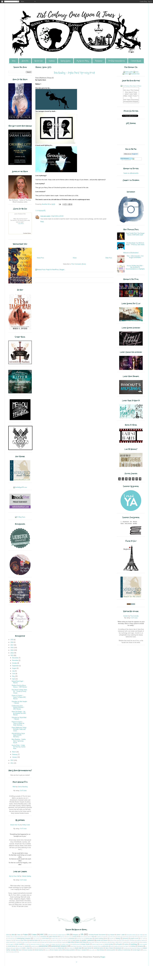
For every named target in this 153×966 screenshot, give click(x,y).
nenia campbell (143, 944)
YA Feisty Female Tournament (97, 934)
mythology (134, 944)
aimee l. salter (121, 934)
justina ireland (9, 942)
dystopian (72, 938)
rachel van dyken (124, 946)
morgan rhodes (85, 944)
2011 (12, 763)
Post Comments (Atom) (79, 264)
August (14, 668)
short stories (70, 948)
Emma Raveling (22, 786)
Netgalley (75, 934)
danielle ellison (54, 938)
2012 (12, 760)
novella (27, 946)
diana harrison (63, 938)
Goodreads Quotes (27, 233)
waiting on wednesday (124, 950)
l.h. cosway (123, 942)
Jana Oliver (21, 223)
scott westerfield (40, 948)
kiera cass (99, 942)
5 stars (34, 934)
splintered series (98, 948)
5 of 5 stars (23, 790)
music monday (109, 944)
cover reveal (45, 938)
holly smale (43, 940)
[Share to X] (67, 204)
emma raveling (99, 938)
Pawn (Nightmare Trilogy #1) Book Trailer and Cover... (19, 729)
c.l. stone (91, 936)
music (101, 944)
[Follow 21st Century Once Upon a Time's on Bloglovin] (130, 154)
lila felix (137, 942)
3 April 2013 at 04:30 (57, 216)
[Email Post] (59, 204)
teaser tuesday (28, 950)
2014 (12, 653)
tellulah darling (39, 950)
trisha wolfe (91, 950)
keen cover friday (81, 942)
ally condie (139, 934)
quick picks (105, 946)
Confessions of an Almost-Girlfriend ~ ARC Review (18, 707)
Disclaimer (98, 61)
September (15, 665)
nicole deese (11, 946)
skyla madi (78, 948)
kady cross (24, 942)
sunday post (127, 948)
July (13, 671)
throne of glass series (56, 950)
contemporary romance (23, 938)
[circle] (136, 72)
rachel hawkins (114, 946)
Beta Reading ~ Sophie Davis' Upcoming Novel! (19, 741)
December (15, 658)
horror (49, 940)
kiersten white (106, 942)
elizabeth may (80, 938)
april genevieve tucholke (26, 936)
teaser (20, 950)
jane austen (76, 940)
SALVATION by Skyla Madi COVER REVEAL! (18, 735)
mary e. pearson (46, 944)
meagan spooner (56, 944)
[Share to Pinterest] (71, 204)
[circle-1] (126, 73)
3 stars (19, 934)
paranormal (43, 946)
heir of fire (24, 940)
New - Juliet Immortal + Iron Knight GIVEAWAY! (135, 256)
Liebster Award (61, 934)
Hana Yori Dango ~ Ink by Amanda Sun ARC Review (19, 713)
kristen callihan (115, 942)
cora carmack (36, 938)
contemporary (11, 938)
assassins (43, 936)
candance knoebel (101, 936)
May (13, 676)
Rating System (65, 61)
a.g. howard (111, 934)
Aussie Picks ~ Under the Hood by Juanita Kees (18, 746)
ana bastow (15, 936)
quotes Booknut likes (20, 214)
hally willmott (16, 940)
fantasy (118, 938)
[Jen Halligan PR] (20, 487)
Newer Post (40, 258)
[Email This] (63, 204)
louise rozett (18, 944)
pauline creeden (82, 946)
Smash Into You (15, 825)
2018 (12, 642)
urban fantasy (100, 950)
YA (82, 934)
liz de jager (10, 944)
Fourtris (54, 934)
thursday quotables (69, 950)
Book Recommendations (117, 61)
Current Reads (136, 61)
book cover (69, 936)
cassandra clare (111, 936)
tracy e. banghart (82, 950)
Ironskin (125, 616)
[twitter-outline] (128, 72)
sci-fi (33, 948)
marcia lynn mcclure (35, 944)
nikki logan (20, 946)
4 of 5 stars (23, 828)
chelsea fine (120, 936)
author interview (53, 936)
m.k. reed (26, 944)
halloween (8, 940)
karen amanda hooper (34, 942)
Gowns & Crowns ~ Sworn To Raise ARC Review (19, 697)
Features (52, 61)
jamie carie (61, 940)
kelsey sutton (91, 942)
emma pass (89, 938)
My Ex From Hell (14, 876)
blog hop (62, 936)
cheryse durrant (128, 936)
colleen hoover (143, 936)
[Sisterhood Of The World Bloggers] (20, 602)
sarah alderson (16, 948)
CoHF (49, 934)
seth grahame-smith (51, 948)
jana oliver (68, 940)
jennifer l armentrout (88, 940)
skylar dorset (87, 948)
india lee (54, 940)
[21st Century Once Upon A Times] (131, 86)
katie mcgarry (62, 942)
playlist (90, 946)
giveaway (125, 938)
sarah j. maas (26, 948)
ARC (42, 934)
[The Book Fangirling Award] (20, 574)
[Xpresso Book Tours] (131, 597)
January (14, 757)
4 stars (25, 934)
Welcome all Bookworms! (131, 252)
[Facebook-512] (134, 73)
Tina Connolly (134, 616)
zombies (15, 951)
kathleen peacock (53, 942)
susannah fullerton (136, 948)
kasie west (44, 942)
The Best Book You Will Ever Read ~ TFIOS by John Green (135, 243)
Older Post (108, 258)
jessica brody (113, 940)
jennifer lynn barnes (102, 940)
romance (140, 946)
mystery (126, 944)
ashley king (36, 936)
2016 (12, 647)
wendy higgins (137, 950)
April (13, 679)
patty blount (73, 946)
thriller (46, 950)
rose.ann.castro (45, 216)
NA (68, 934)
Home (14, 61)
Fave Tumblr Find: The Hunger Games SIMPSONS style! (135, 234)
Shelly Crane (26, 825)
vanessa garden (110, 950)
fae (106, 938)
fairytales (111, 938)
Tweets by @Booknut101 (130, 173)
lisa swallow (144, 942)
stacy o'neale (109, 948)
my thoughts (118, 944)
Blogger (102, 957)
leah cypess (131, 942)
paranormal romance (59, 946)
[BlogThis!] (65, 204)
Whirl (14, 786)
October (14, 663)
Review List (39, 61)
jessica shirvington (130, 940)
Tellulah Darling (26, 876)
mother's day (95, 944)
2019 (12, 639)
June (14, 673)
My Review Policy (83, 61)
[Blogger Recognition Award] (20, 629)
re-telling (132, 946)
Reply (42, 221)
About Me (25, 61)
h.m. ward (142, 938)
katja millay (71, 942)
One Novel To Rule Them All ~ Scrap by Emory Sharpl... (19, 691)
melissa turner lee (66, 944)
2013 (12, 655)
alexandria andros (131, 934)
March (14, 752)
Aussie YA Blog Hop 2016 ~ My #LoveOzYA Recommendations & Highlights (135, 267)
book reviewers (84, 936)
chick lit (136, 936)
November (15, 660)
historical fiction (33, 940)
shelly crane (61, 948)
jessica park (121, 940)
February (15, 754)
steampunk (118, 948)
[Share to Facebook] (69, 204)
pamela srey (34, 946)
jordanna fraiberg (141, 940)
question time (97, 946)
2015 (12, 650)
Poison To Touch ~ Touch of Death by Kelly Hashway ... (18, 723)
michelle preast (75, 944)
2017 (12, 645)
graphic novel (134, 938)
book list (75, 936)
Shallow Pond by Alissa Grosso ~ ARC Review (19, 686)
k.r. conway (17, 942)
